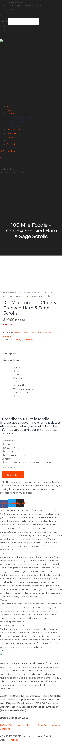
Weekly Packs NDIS (32, 292)
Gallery (10, 140)
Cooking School (12, 448)
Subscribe (12, 475)
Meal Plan (16, 292)
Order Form (14, 340)
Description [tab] (9, 353)
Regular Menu (28, 340)
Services (11, 113)
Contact (11, 144)
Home (10, 106)
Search (4, 21)
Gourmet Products (14, 455)
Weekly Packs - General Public (29, 332)
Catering (11, 133)
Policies (14, 739)
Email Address (10, 468)
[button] (31, 16)
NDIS (7, 444)
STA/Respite (13, 129)
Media (10, 137)
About (10, 110)
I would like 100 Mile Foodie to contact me (27, 462)
